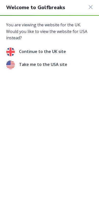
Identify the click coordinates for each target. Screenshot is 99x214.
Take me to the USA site (43, 64)
